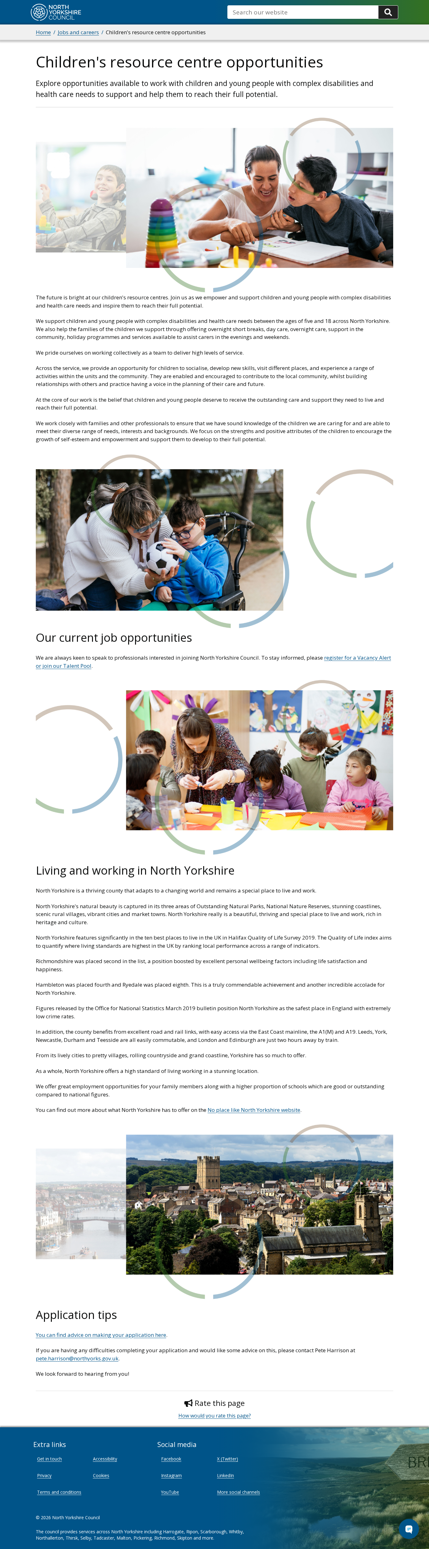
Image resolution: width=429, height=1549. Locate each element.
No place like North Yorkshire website (254, 1109)
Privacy (44, 1475)
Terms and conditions (59, 1492)
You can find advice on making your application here (101, 1334)
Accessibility (105, 1459)
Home (43, 32)
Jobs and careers (78, 32)
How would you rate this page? (214, 1415)
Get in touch (49, 1459)
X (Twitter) (227, 1459)
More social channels (238, 1492)
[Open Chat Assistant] (409, 1529)
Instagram (171, 1475)
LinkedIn (225, 1475)
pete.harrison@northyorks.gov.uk (77, 1358)
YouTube (170, 1492)
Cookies (101, 1475)
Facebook (171, 1459)
